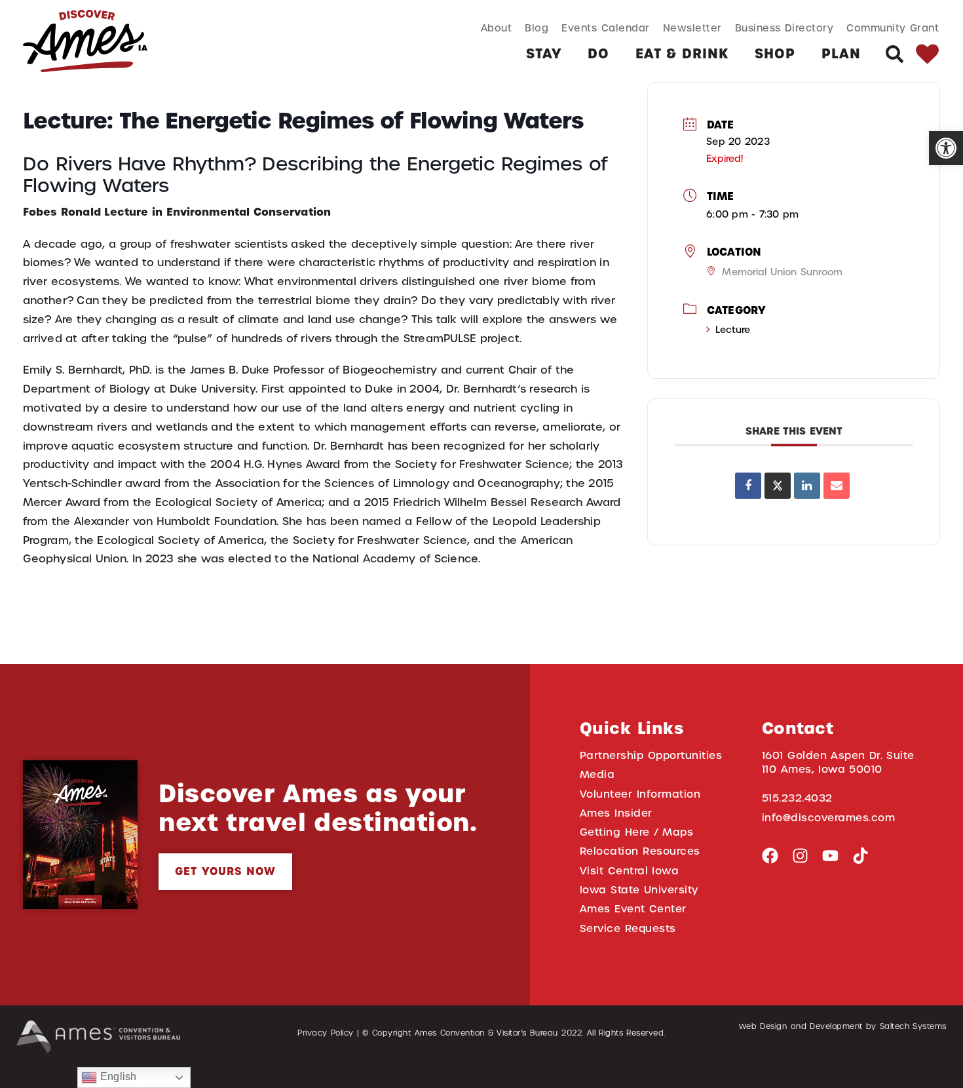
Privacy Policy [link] (325, 1033)
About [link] (496, 28)
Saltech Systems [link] (913, 1026)
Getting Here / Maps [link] (636, 832)
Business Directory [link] (784, 28)
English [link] (116, 1076)
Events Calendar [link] (605, 28)
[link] (946, 148)
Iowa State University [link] (639, 890)
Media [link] (597, 774)
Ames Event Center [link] (633, 909)
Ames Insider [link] (616, 813)
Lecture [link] (732, 330)
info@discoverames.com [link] (829, 818)
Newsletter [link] (692, 28)
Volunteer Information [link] (640, 794)
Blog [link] (536, 28)
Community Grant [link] (892, 28)
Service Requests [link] (628, 928)
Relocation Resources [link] (640, 851)
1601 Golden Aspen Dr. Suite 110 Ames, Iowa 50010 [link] (838, 762)
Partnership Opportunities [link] (651, 755)
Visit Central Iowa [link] (629, 871)
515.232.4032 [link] (797, 798)
